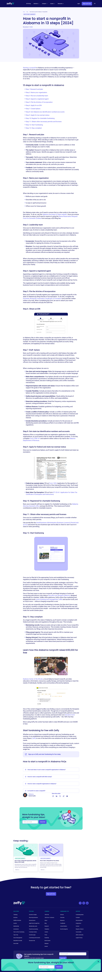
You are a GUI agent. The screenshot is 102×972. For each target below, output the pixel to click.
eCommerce (16, 929)
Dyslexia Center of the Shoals (33, 679)
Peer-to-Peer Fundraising (18, 931)
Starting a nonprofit (29, 68)
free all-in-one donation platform (59, 595)
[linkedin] (87, 903)
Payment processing (33, 929)
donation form (70, 715)
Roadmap (47, 937)
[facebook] (80, 903)
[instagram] (83, 903)
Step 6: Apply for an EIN (34, 105)
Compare (78, 917)
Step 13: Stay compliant (34, 128)
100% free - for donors (49, 917)
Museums (62, 920)
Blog (27, 11)
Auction (15, 923)
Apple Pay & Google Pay (34, 923)
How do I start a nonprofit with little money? (40, 776)
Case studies (78, 931)
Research (47, 926)
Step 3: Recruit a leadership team (37, 96)
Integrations (78, 923)
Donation (15, 917)
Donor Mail (15, 943)
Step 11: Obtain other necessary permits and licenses (44, 121)
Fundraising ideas (79, 914)
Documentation (79, 920)
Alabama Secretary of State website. (54, 214)
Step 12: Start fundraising (34, 125)
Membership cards (33, 926)
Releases (46, 943)
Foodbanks (62, 923)
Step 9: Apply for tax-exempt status (37, 115)
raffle (60, 599)
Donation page (32, 934)
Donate (46, 946)
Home (24, 11)
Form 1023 (53, 483)
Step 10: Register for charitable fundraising (40, 118)
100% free (47, 914)
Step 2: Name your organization (36, 92)
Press (46, 934)
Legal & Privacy (79, 937)
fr (94, 3)
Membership (16, 926)
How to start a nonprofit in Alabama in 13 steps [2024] (38, 11)
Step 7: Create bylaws (33, 109)
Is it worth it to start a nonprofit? (36, 790)
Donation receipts (33, 914)
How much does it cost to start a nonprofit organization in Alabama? (47, 769)
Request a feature (79, 929)
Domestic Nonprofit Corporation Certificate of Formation (42, 298)
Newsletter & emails (17, 940)
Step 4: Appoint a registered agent (37, 99)
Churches (62, 917)
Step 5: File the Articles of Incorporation (39, 102)
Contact (77, 926)
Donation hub (32, 940)
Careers (46, 931)
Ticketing (15, 914)
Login (78, 3)
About (46, 920)
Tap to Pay (15, 934)
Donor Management (17, 937)
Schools (62, 914)
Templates (47, 929)
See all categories (64, 929)
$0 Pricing (28, 3)
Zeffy (34, 738)
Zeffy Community (79, 934)
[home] (10, 4)
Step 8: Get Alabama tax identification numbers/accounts (45, 112)
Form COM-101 (34, 438)
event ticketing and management (47, 599)
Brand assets (47, 940)
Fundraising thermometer (34, 937)
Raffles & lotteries (17, 920)
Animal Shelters (63, 926)
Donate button (32, 920)
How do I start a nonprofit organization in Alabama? (42, 783)
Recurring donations (33, 917)
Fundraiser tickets (33, 931)
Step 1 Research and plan (34, 89)
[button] (36, 3)
